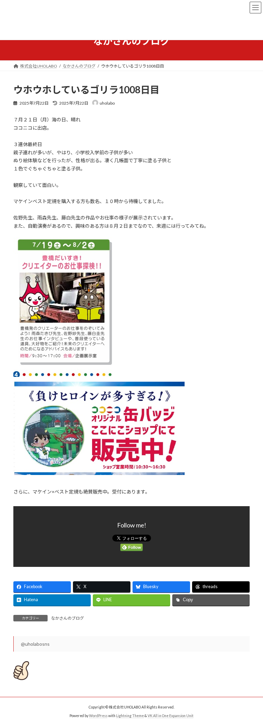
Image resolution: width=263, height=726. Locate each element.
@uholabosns (35, 644)
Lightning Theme (130, 715)
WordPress (98, 715)
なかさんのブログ (67, 618)
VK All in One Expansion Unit (170, 715)
